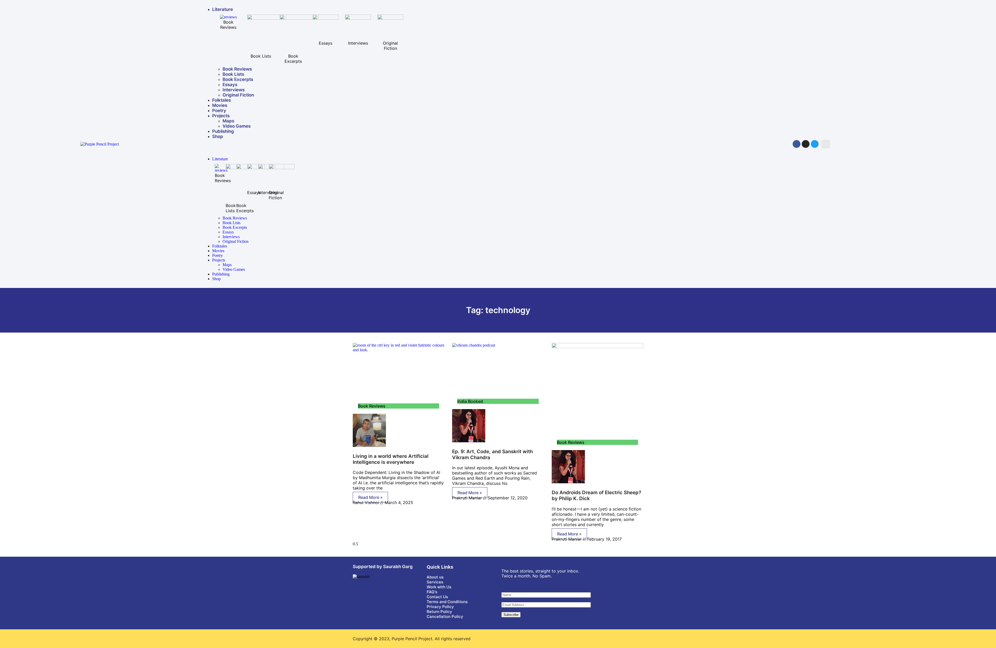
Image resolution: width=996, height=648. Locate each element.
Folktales (221, 100)
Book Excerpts (238, 79)
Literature (222, 9)
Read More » (370, 497)
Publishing (223, 131)
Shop (217, 136)
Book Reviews (237, 69)
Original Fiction (238, 95)
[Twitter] (815, 144)
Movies (219, 105)
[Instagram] (806, 144)
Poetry (219, 110)
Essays (230, 84)
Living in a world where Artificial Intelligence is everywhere (390, 459)
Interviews (234, 89)
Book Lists (233, 74)
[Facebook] (796, 144)
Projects (221, 115)
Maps (228, 120)
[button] (825, 144)
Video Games (237, 126)
